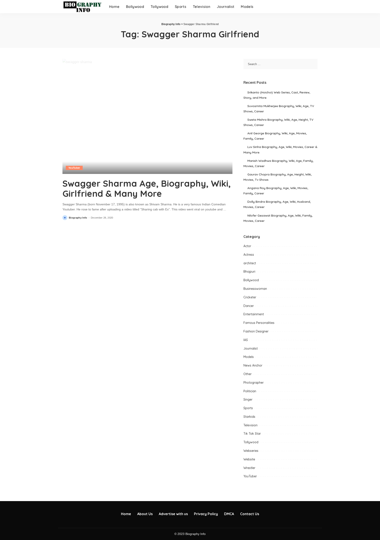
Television (250, 425)
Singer (247, 399)
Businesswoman (255, 289)
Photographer (253, 383)
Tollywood (250, 442)
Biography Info (78, 218)
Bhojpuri (249, 272)
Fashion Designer (256, 331)
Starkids (249, 417)
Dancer (248, 306)
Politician (249, 391)
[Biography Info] (82, 6)
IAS (245, 340)
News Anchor (252, 365)
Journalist (250, 348)
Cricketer (249, 297)
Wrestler (249, 468)
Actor (247, 246)
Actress (248, 255)
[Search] (315, 6)
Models (248, 357)
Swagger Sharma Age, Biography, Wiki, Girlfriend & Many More (146, 188)
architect (249, 263)
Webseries (250, 451)
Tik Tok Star (252, 434)
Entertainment (253, 314)
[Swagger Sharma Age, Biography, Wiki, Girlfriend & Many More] (147, 116)
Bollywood (251, 280)
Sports (248, 408)
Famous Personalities (258, 323)
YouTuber (74, 167)
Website (249, 459)
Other (247, 374)
